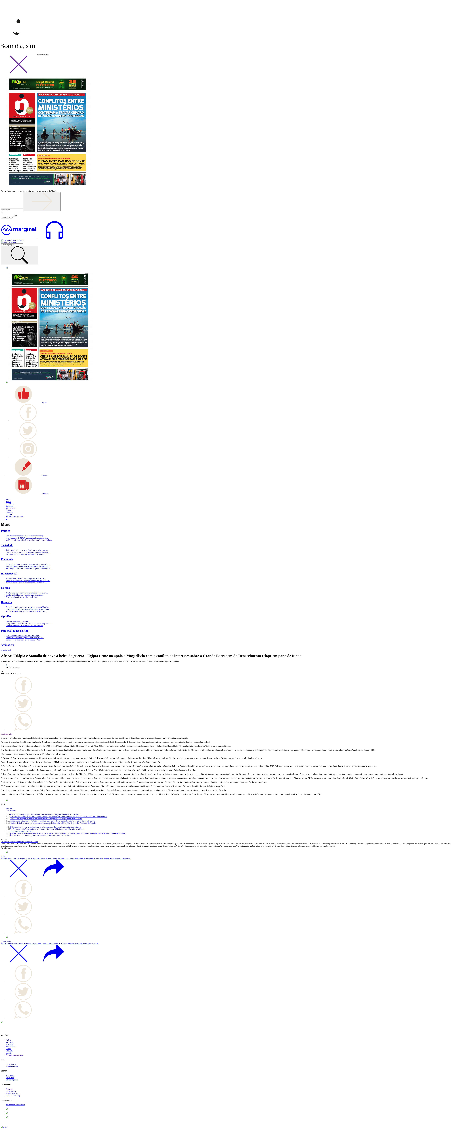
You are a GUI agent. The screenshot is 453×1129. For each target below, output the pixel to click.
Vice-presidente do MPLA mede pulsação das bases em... (27, 538)
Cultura (5, 587)
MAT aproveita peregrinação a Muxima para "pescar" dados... (29, 540)
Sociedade (7, 545)
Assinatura (7, 644)
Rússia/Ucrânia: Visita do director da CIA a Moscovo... (26, 583)
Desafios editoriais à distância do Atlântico (21, 597)
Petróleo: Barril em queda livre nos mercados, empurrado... (27, 564)
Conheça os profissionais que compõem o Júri (23, 640)
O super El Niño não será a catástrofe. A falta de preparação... (28, 624)
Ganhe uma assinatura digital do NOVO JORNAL (25, 638)
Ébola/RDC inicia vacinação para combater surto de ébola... (28, 581)
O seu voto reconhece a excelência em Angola (23, 636)
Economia (7, 559)
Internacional (9, 573)
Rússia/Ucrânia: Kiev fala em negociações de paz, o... (26, 579)
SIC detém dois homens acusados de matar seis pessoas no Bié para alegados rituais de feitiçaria (45, 827)
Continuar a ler (6, 734)
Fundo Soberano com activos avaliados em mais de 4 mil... (27, 566)
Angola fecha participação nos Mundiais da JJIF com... (26, 611)
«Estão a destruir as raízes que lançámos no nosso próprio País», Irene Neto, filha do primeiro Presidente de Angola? (53, 823)
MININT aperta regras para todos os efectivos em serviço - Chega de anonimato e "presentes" (45, 814)
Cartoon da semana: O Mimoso (17, 621)
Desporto (6, 602)
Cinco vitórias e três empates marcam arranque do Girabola (28, 609)
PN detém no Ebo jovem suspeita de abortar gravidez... (26, 554)
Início (8, 500)
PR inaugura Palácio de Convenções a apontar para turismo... (28, 569)
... (6, 519)
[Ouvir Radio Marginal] (36, 238)
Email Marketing (7, 1125)
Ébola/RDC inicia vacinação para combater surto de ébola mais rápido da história (40, 835)
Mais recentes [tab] (11, 810)
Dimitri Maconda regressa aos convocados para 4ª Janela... (27, 607)
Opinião (6, 616)
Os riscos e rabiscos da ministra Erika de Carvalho (24, 626)
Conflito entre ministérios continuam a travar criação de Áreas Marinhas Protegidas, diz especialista (46, 829)
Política (5, 530)
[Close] (18, 73)
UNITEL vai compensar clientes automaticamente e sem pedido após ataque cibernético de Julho (46, 819)
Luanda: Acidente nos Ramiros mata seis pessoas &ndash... (28, 552)
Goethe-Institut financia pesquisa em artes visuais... (25, 595)
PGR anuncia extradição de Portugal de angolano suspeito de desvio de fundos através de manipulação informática (52, 821)
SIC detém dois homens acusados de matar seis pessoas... (27, 550)
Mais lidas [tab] (9, 808)
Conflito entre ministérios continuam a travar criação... (26, 536)
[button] (26, 402)
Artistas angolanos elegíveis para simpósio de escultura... (27, 593)
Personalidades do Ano (14, 630)
